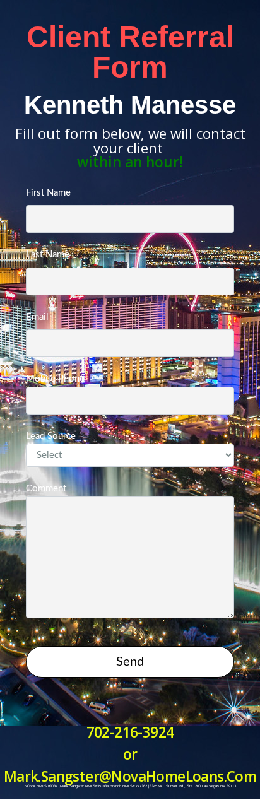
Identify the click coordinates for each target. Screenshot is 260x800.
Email (37, 317)
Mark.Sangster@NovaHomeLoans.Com (130, 776)
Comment (46, 488)
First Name (48, 192)
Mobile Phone (55, 379)
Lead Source (51, 436)
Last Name (47, 254)
